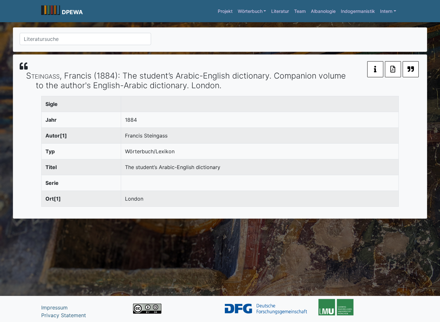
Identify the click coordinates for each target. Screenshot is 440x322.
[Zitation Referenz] (411, 69)
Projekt (225, 11)
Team (300, 11)
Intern (386, 11)
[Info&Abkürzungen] (375, 69)
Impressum (54, 307)
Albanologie (323, 11)
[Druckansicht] (393, 69)
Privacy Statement (63, 315)
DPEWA (72, 12)
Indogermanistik (358, 11)
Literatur (280, 11)
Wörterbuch (250, 11)
